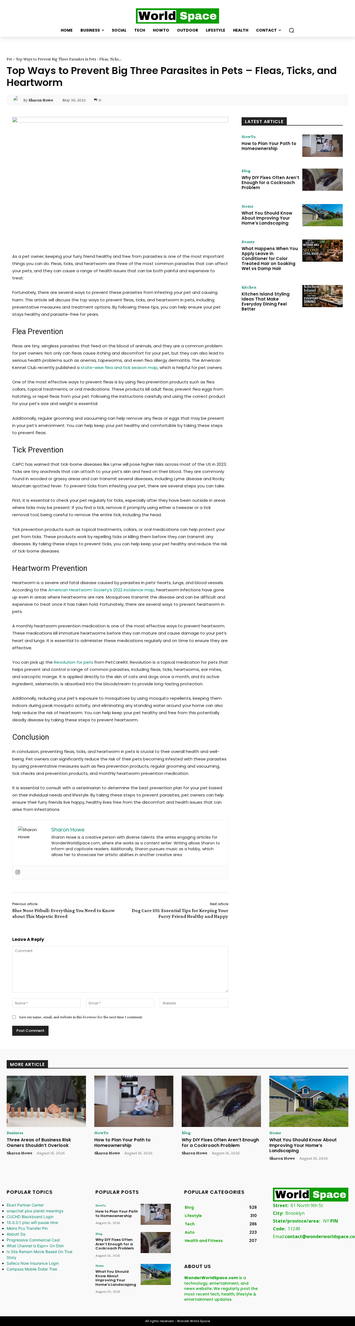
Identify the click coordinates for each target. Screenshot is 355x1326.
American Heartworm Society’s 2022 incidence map (101, 590)
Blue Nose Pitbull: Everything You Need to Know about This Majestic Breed (63, 913)
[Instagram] (17, 872)
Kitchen (249, 287)
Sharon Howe (41, 100)
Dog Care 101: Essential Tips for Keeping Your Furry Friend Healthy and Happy (180, 913)
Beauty (248, 242)
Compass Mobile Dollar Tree (32, 1269)
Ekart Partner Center (25, 1205)
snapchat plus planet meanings (35, 1210)
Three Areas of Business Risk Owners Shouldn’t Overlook (39, 1142)
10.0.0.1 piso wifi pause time (32, 1222)
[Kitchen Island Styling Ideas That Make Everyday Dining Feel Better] (322, 296)
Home (247, 206)
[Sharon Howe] (18, 100)
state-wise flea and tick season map (119, 367)
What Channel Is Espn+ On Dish (35, 1245)
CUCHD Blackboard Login (30, 1216)
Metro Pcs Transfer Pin (27, 1228)
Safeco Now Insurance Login (33, 1263)
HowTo (249, 136)
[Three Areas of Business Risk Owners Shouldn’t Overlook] (46, 1101)
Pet (9, 59)
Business (15, 1133)
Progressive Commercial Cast (33, 1240)
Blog (246, 171)
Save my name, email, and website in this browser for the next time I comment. (81, 1017)
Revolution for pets (73, 662)
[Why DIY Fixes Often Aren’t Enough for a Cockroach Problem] (322, 180)
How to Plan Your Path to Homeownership (269, 146)
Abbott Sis (16, 1234)
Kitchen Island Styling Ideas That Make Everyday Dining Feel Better (266, 301)
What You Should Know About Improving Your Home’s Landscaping (267, 218)
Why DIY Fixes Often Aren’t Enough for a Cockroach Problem (270, 182)
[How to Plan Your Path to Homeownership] (322, 145)
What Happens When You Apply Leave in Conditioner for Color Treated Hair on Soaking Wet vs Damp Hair (270, 258)
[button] (291, 30)
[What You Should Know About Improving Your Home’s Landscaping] (322, 215)
